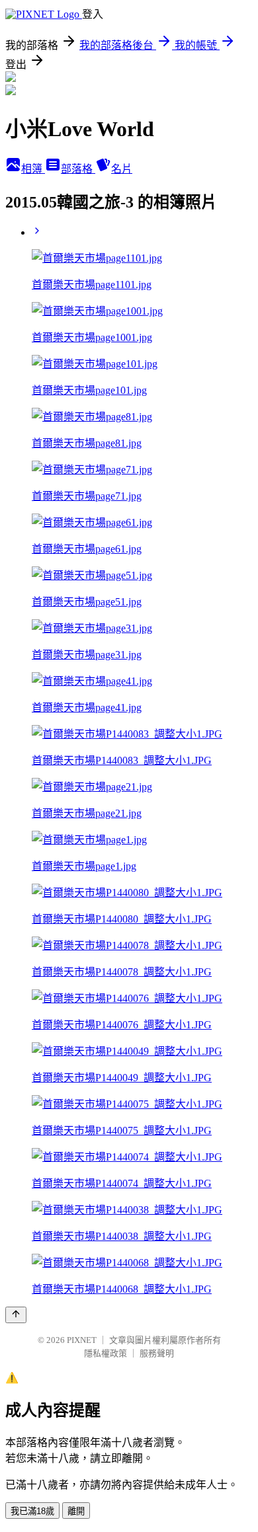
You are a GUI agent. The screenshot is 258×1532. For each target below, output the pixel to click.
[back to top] (15, 1315)
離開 (76, 1511)
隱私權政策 (105, 1353)
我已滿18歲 (32, 1511)
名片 (121, 168)
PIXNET (82, 1340)
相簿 (33, 168)
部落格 (78, 168)
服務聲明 (157, 1353)
